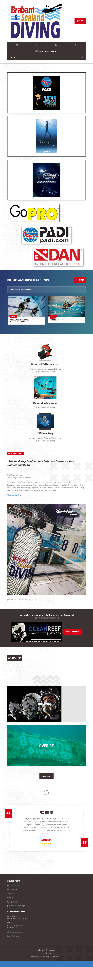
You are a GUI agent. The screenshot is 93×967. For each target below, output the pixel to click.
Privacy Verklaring (13, 936)
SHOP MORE (46, 776)
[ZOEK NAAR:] (46, 57)
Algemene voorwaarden (15, 932)
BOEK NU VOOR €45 (72, 632)
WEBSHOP (14, 658)
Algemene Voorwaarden (46, 950)
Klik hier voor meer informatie (45, 372)
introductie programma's (21, 290)
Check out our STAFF (15, 453)
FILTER (81, 280)
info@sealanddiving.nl (18, 906)
